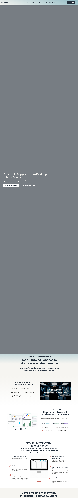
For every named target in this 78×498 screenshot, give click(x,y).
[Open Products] (36, 2)
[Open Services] (29, 2)
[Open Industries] (50, 2)
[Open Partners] (42, 2)
